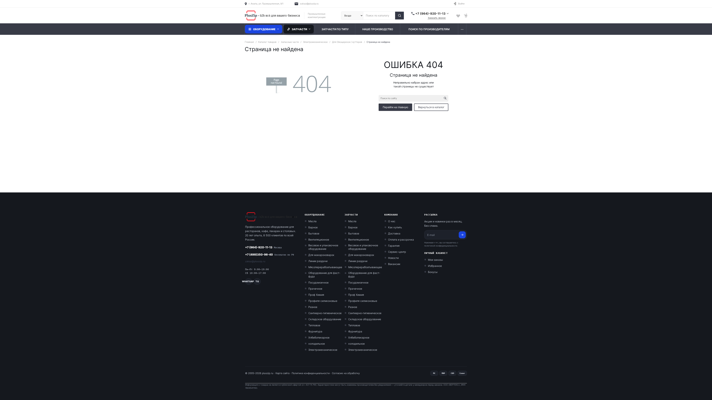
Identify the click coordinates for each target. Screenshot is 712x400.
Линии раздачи (317, 261)
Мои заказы (435, 259)
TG (257, 281)
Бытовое (313, 233)
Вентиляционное (318, 239)
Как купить (395, 227)
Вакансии (394, 264)
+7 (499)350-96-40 (269, 254)
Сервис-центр (397, 251)
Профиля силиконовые (322, 300)
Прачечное (315, 288)
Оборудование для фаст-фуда (324, 274)
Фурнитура (315, 331)
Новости (393, 257)
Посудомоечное (318, 282)
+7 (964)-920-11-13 (263, 247)
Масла (312, 221)
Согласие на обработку (346, 373)
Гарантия (394, 245)
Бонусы (433, 272)
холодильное (316, 343)
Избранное (435, 265)
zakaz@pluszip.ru (309, 3)
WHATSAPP (248, 281)
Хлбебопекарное (318, 337)
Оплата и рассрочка (401, 239)
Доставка (394, 233)
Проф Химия (316, 294)
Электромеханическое (322, 349)
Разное (312, 307)
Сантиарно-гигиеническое (325, 313)
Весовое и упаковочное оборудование (323, 247)
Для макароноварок (321, 254)
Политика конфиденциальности (311, 373)
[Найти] (399, 15)
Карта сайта (282, 373)
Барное (313, 227)
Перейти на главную (395, 107)
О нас (391, 221)
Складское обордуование (324, 319)
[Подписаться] (462, 234)
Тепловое (314, 325)
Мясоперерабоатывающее (325, 267)
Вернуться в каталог (431, 107)
